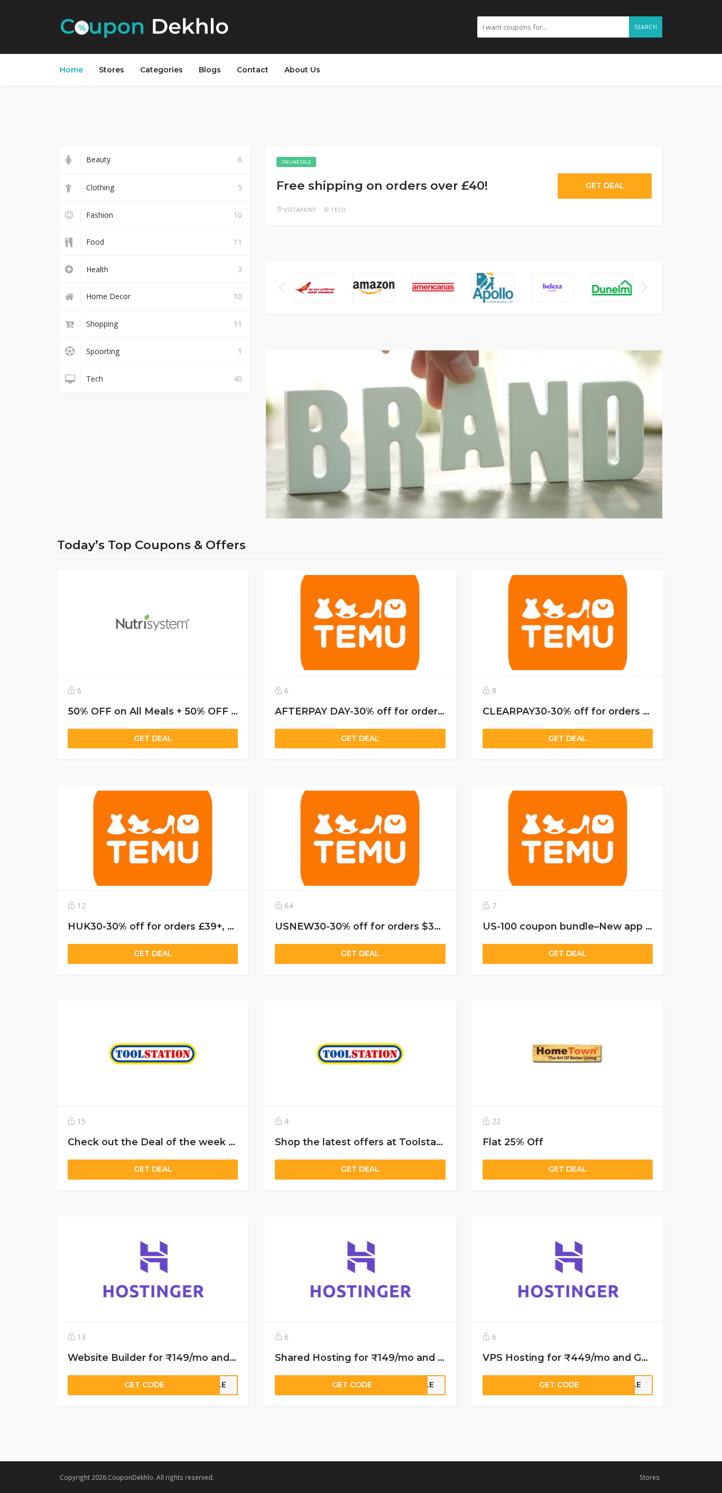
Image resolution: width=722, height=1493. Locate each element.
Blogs (210, 70)
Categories (161, 70)
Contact (253, 70)
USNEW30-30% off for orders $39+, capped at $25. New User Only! (438, 926)
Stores (111, 70)
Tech (338, 210)
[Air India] (314, 287)
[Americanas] (433, 287)
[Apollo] (492, 287)
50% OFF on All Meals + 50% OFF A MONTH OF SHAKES (204, 711)
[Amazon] (374, 287)
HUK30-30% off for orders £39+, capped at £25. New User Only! (223, 926)
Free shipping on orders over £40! (382, 185)
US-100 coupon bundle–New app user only (586, 926)
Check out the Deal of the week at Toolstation (182, 1141)
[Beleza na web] (552, 287)
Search (645, 27)
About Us (302, 70)
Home (71, 70)
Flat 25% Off (513, 1141)
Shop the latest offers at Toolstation (365, 1141)
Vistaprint (300, 210)
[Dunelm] (611, 287)
